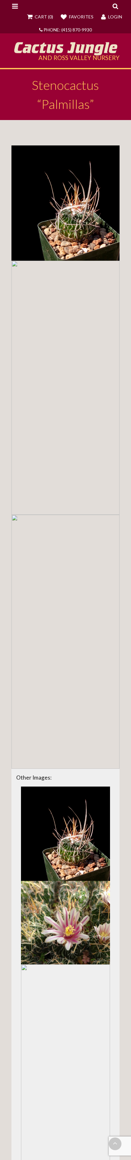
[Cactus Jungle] (65, 53)
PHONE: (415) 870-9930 (67, 29)
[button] (115, 6)
